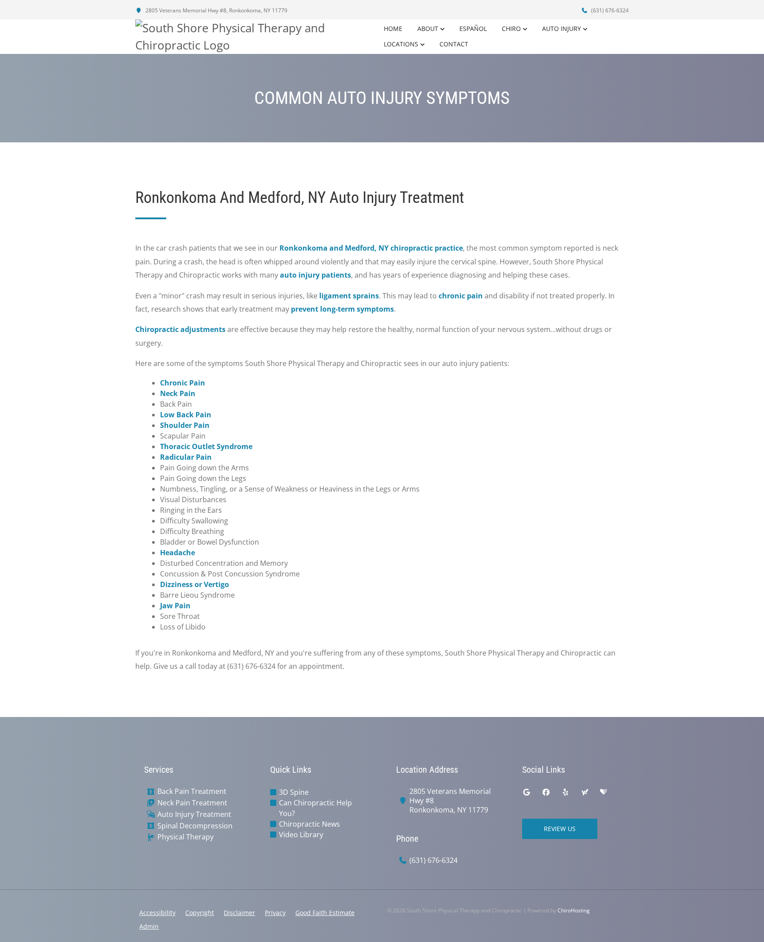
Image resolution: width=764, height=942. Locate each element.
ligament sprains (349, 296)
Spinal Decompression (195, 826)
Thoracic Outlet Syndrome (206, 446)
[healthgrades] (603, 792)
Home (393, 28)
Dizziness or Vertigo (194, 584)
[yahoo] (585, 792)
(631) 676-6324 (609, 10)
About (427, 28)
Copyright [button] (199, 912)
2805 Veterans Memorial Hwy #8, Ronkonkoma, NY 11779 (215, 10)
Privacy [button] (275, 912)
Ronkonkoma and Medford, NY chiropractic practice (371, 248)
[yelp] (565, 792)
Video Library (301, 834)
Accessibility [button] (157, 912)
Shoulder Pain (185, 425)
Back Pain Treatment (191, 791)
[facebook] (546, 792)
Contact (453, 44)
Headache (177, 552)
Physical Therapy (185, 837)
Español (473, 28)
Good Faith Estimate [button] (325, 912)
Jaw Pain (175, 605)
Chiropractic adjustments (180, 329)
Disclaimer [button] (239, 912)
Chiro (511, 28)
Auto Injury (561, 28)
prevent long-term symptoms (342, 309)
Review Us (560, 828)
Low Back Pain (185, 415)
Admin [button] (149, 926)
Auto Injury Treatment (194, 814)
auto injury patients (315, 275)
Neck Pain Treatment (192, 803)
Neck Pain (177, 393)
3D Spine (294, 792)
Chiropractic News (309, 824)
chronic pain (461, 296)
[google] (526, 792)
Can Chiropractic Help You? (315, 808)
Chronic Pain (182, 383)
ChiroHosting (574, 910)
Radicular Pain (186, 457)
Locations (401, 44)
